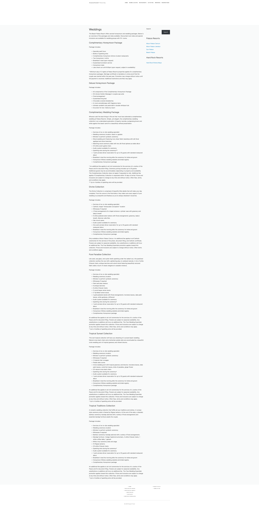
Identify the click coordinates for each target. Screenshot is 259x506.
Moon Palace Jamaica (153, 46)
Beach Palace (150, 52)
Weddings (157, 2)
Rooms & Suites (133, 2)
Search (148, 29)
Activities (151, 2)
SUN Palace (130, 494)
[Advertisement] (129, 15)
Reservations (165, 2)
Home (126, 2)
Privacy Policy (157, 486)
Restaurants (142, 2)
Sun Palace (150, 49)
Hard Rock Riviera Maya (154, 63)
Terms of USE (157, 488)
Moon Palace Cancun (153, 43)
